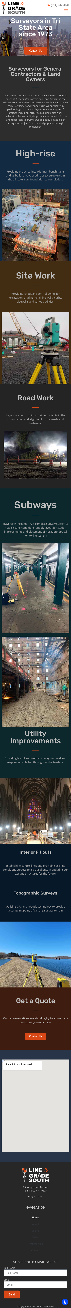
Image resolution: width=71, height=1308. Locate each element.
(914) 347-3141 (36, 1196)
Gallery (36, 1237)
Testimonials (35, 1243)
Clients (35, 1230)
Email (7, 1280)
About (35, 1224)
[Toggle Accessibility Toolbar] (65, 1302)
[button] (65, 10)
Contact (35, 1250)
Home (35, 1217)
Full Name (9, 1268)
